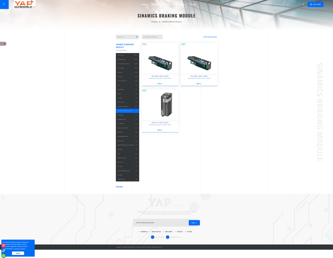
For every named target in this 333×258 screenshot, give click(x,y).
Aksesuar (128, 72)
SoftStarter (128, 115)
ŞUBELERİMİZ (168, 232)
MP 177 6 (128, 162)
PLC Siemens (128, 55)
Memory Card (128, 102)
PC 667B (128, 175)
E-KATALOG (180, 232)
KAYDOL (193, 223)
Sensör (128, 94)
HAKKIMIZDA (144, 232)
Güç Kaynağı (128, 68)
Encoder (128, 98)
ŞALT (128, 153)
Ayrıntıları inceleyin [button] (19, 249)
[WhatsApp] (3, 256)
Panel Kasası (128, 89)
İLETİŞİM (193, 4)
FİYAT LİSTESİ (183, 4)
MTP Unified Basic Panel (128, 171)
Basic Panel (128, 141)
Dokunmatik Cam (128, 81)
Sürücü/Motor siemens (128, 64)
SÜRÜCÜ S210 (128, 179)
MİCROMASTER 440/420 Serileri (128, 145)
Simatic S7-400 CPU (128, 128)
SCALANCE (128, 132)
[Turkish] (4, 44)
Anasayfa (154, 22)
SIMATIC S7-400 (128, 158)
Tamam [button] (18, 253)
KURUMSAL (144, 4)
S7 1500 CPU (128, 123)
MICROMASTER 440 (128, 136)
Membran (128, 76)
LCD (128, 85)
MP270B (128, 149)
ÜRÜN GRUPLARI (157, 4)
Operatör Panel (128, 59)
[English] (1, 44)
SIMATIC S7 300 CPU (128, 106)
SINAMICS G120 (128, 119)
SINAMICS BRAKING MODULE (128, 111)
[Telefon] (3, 250)
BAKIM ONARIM (170, 4)
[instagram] (3, 245)
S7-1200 (128, 166)
